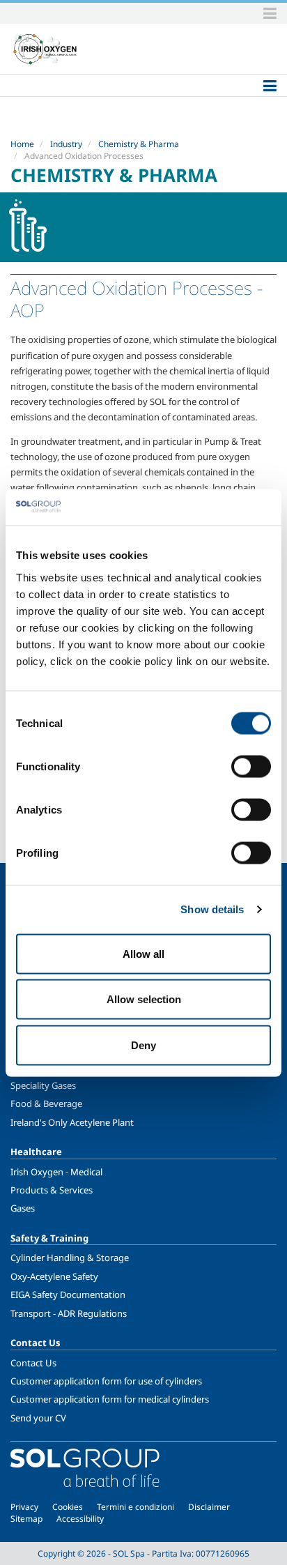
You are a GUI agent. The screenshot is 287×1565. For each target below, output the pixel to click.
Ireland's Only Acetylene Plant (72, 1122)
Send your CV (38, 1418)
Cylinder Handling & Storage (69, 1257)
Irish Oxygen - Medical (56, 1172)
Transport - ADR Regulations (68, 1313)
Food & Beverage (46, 1103)
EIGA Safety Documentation (67, 1294)
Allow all (143, 953)
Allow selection (144, 999)
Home (22, 144)
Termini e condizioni (135, 1507)
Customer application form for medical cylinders (109, 1399)
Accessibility (80, 1519)
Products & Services (51, 1190)
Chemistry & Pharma (138, 144)
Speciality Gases (43, 1085)
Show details (212, 909)
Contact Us (33, 1363)
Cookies (67, 1507)
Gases (22, 1208)
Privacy (24, 1507)
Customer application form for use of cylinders (106, 1381)
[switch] (251, 766)
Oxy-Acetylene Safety (54, 1276)
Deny (143, 1045)
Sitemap (26, 1519)
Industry (66, 144)
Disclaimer (209, 1507)
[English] (45, 49)
